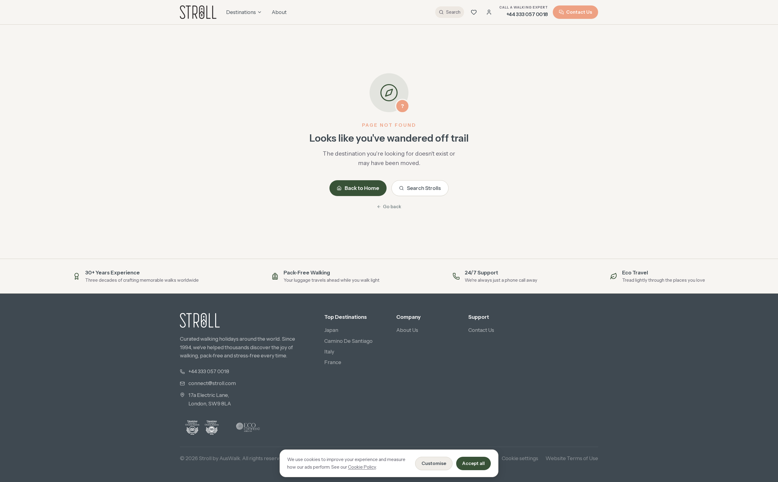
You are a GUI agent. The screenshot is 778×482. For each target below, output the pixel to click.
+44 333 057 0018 (208, 371)
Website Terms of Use (572, 458)
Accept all (473, 463)
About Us (407, 330)
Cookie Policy (362, 467)
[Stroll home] (198, 12)
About (279, 12)
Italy (329, 352)
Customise (434, 463)
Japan (331, 330)
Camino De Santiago (348, 341)
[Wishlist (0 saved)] (474, 12)
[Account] (489, 12)
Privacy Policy (364, 458)
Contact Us (579, 12)
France (332, 362)
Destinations (241, 12)
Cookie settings (520, 458)
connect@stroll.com (212, 383)
